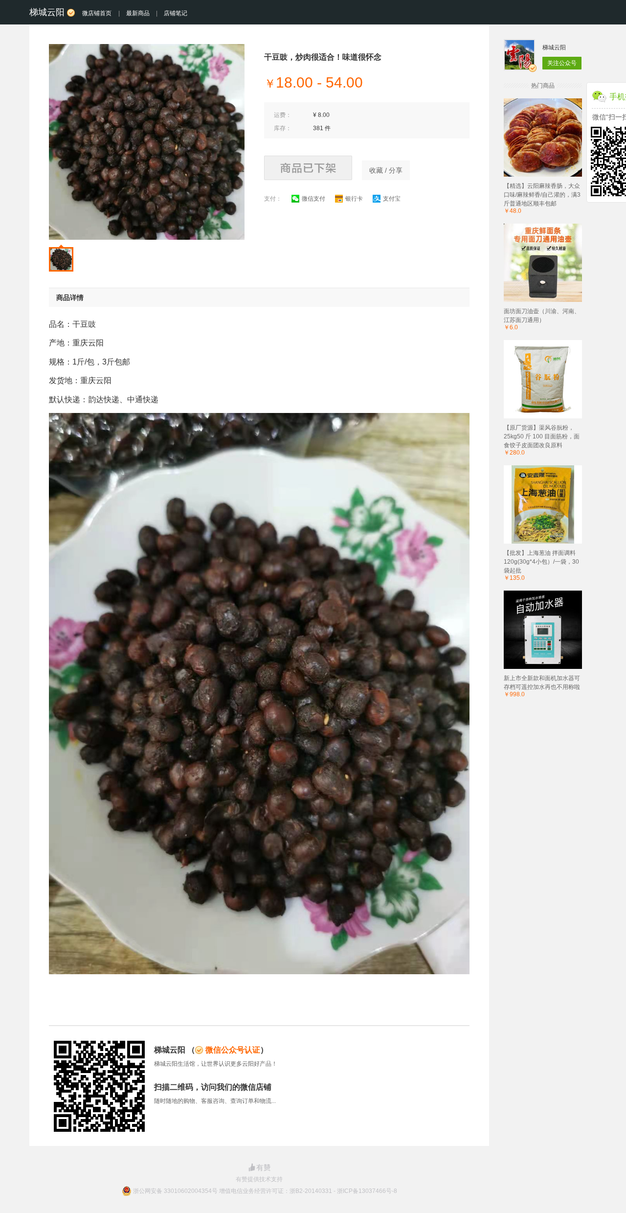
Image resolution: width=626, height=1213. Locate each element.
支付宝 (392, 198)
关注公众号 (562, 63)
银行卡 (354, 198)
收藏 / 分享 (385, 170)
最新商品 (138, 13)
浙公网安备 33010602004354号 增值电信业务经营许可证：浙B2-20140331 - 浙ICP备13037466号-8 (265, 1191)
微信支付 (313, 198)
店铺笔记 (175, 13)
